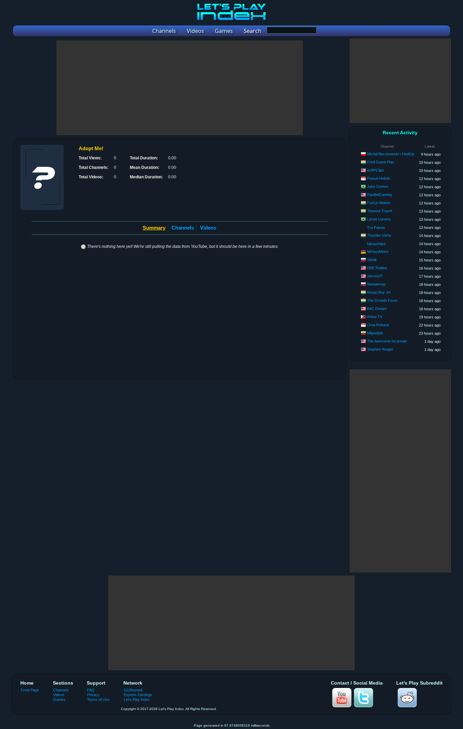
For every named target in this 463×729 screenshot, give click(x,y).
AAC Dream (376, 309)
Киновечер (376, 284)
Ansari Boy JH (378, 292)
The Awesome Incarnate (387, 341)
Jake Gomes (377, 186)
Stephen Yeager (380, 349)
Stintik (372, 260)
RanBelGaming (379, 195)
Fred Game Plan (380, 162)
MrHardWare (377, 252)
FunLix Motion (378, 203)
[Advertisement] (179, 87)
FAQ (91, 690)
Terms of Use (98, 699)
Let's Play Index (137, 699)
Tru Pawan (376, 227)
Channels (183, 228)
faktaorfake (376, 244)
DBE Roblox (377, 268)
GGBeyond (133, 690)
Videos (208, 228)
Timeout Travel (379, 211)
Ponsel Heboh (378, 178)
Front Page (30, 690)
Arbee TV (374, 317)
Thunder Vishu (379, 235)
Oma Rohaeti (378, 325)
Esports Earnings (138, 695)
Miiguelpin (375, 333)
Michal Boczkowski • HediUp (390, 154)
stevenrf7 (375, 276)
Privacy (93, 695)
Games (59, 699)
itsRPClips (375, 170)
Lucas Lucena (378, 219)
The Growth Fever (382, 300)
